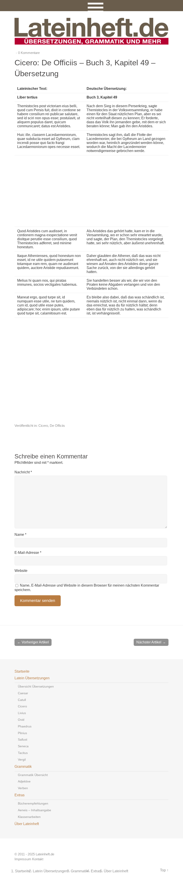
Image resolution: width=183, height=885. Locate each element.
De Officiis (57, 425)
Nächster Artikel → (151, 642)
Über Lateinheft (27, 824)
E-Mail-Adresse (28, 552)
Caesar (23, 693)
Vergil (22, 759)
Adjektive (24, 781)
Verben (23, 788)
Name (20, 534)
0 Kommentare (29, 53)
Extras (20, 795)
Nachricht (23, 472)
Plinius (22, 733)
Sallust (22, 739)
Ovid (21, 719)
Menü (91, 5)
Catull (22, 700)
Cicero (43, 425)
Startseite (22, 671)
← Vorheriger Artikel (33, 642)
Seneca (23, 746)
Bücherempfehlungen (33, 803)
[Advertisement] (120, 191)
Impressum (23, 859)
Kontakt (37, 859)
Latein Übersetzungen (32, 678)
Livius (22, 713)
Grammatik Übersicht (33, 775)
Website (21, 571)
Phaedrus (24, 726)
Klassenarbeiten (29, 817)
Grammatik (23, 766)
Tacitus (23, 753)
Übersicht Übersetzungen (36, 686)
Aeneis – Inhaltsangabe (34, 810)
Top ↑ (164, 870)
